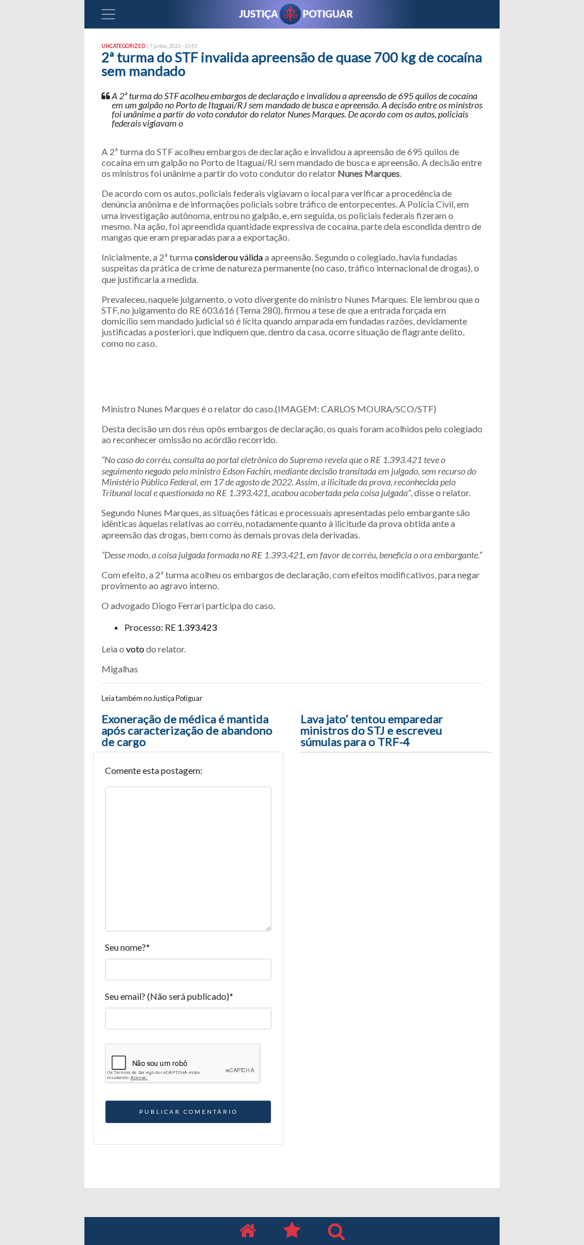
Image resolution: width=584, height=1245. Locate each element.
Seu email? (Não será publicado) (169, 996)
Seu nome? (127, 947)
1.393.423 (197, 627)
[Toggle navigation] (108, 14)
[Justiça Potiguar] (247, 1231)
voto (135, 648)
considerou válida (228, 257)
